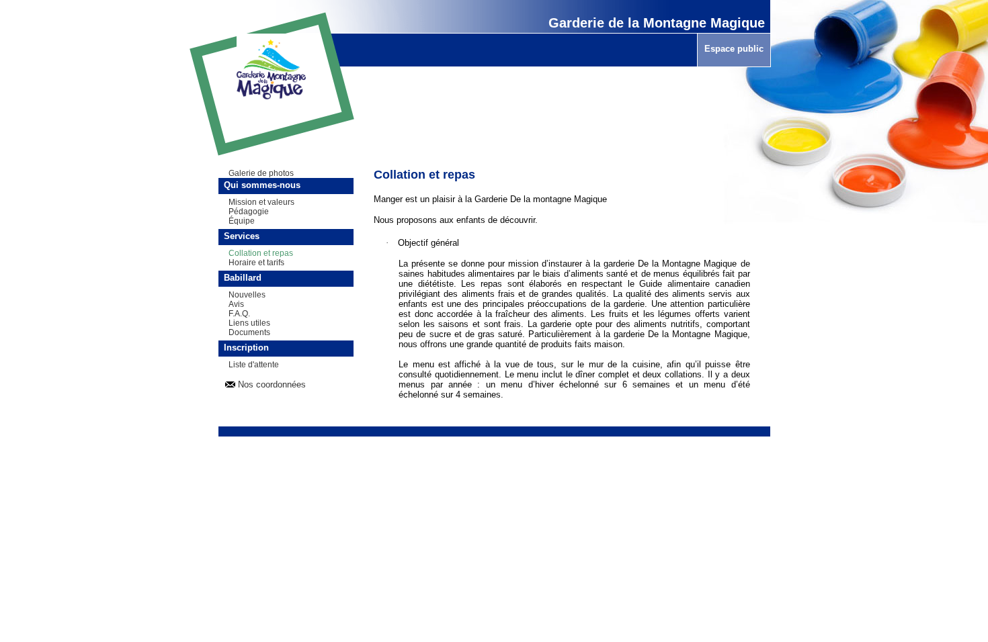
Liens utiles (249, 323)
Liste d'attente (254, 364)
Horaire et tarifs (256, 262)
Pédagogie (249, 211)
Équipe (242, 221)
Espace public (734, 49)
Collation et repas (261, 253)
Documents (249, 332)
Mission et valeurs (261, 202)
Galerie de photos (261, 173)
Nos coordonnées (272, 384)
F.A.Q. (239, 313)
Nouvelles (247, 295)
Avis (236, 304)
